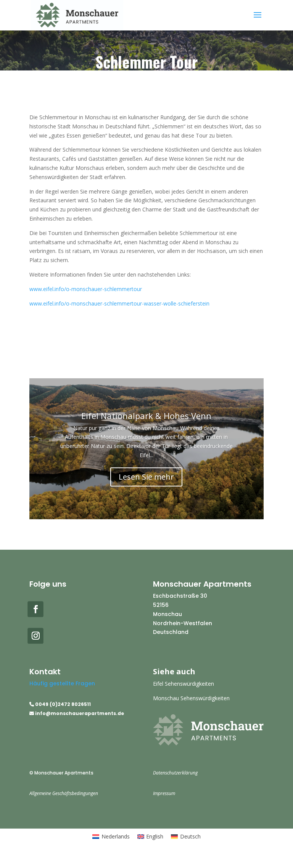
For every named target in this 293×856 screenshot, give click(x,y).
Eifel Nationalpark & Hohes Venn (146, 415)
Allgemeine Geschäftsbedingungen (63, 793)
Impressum (164, 793)
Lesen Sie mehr (146, 477)
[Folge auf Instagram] (35, 636)
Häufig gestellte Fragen (62, 683)
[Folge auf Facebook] (35, 609)
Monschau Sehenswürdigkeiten (191, 698)
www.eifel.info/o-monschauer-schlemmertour (85, 289)
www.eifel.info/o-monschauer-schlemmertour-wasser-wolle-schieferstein (119, 303)
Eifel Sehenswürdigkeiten (183, 683)
